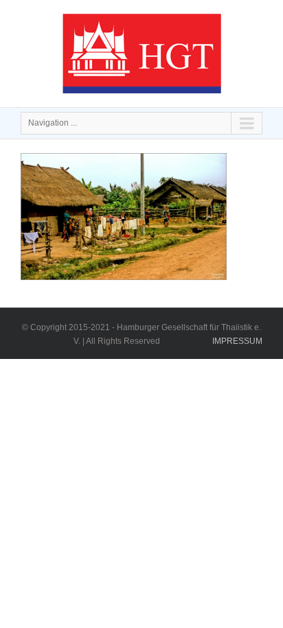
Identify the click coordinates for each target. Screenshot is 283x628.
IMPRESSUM (237, 341)
